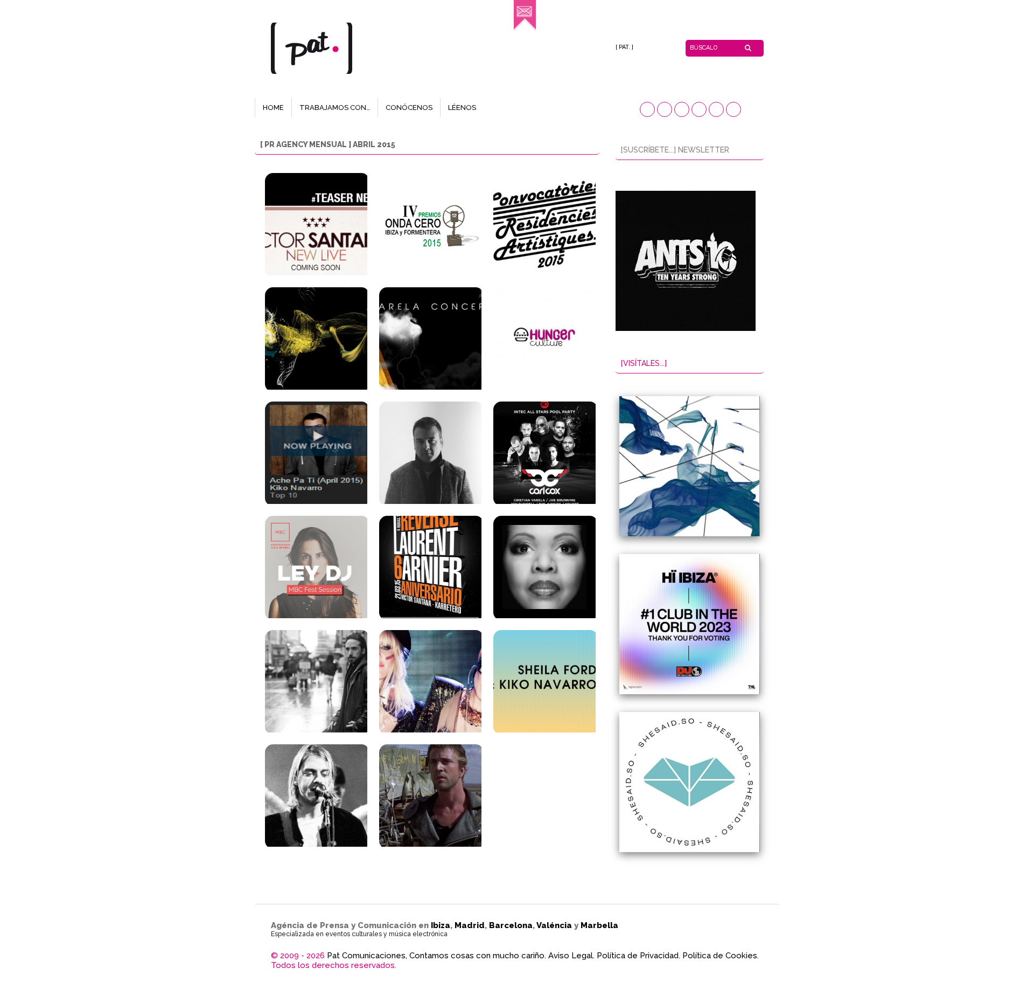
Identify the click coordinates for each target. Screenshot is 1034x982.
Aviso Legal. (571, 955)
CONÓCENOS (409, 107)
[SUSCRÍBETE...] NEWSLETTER (675, 150)
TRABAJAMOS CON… (334, 107)
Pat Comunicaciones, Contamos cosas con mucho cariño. (436, 955)
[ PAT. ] (624, 47)
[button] (647, 109)
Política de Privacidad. (638, 955)
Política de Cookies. (720, 955)
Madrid (470, 925)
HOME (273, 107)
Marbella (599, 925)
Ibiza (440, 925)
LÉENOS (462, 107)
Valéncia (554, 925)
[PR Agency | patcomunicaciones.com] (524, 30)
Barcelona (511, 925)
